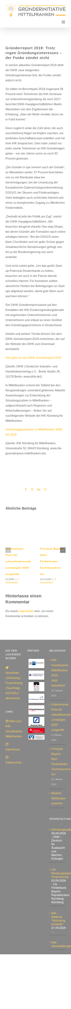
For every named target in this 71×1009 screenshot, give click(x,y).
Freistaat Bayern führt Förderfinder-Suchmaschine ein (51, 561)
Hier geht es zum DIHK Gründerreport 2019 (33, 357)
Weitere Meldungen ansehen (57, 798)
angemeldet (26, 611)
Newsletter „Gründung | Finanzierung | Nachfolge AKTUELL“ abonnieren (14, 685)
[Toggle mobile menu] (64, 22)
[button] (8, 550)
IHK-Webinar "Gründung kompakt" (58, 918)
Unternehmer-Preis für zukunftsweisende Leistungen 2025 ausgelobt (18, 561)
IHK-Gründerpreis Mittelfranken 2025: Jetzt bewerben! (57, 673)
